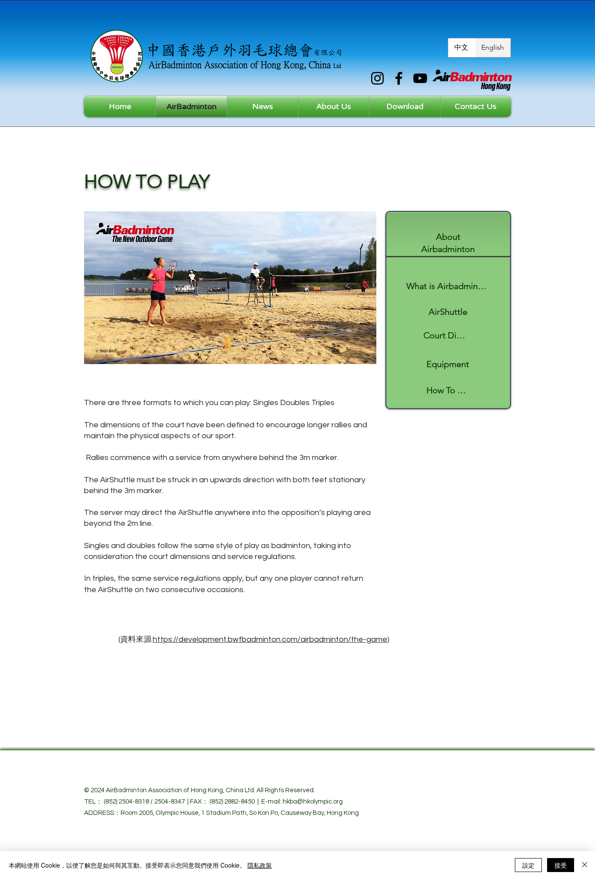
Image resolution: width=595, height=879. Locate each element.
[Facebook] (398, 78)
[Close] (584, 865)
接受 (560, 865)
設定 (528, 865)
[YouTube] (420, 78)
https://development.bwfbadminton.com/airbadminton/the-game (270, 639)
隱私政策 (259, 865)
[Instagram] (377, 78)
